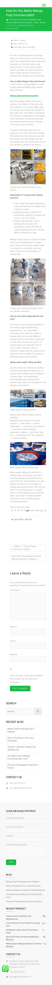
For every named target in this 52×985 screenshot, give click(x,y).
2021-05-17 (23, 44)
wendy (23, 40)
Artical (28, 519)
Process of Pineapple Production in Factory (22, 766)
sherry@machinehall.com (20, 788)
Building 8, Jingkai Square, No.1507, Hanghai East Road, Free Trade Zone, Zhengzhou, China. (24, 964)
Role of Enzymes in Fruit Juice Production (20, 739)
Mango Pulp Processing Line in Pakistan (20, 730)
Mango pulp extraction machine (24, 95)
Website (13, 654)
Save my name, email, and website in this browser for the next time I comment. (26, 678)
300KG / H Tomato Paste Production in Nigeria (24, 547)
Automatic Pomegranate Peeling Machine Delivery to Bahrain (26, 557)
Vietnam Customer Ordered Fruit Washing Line (21, 748)
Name (13, 627)
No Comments (29, 47)
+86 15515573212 (17, 783)
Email (13, 641)
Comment (15, 590)
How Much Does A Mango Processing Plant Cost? (18, 757)
